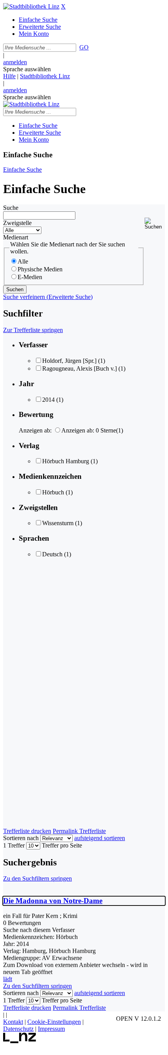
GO (84, 47)
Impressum (51, 1028)
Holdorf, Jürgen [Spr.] (69, 360)
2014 (48, 399)
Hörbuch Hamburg (65, 461)
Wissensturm (57, 523)
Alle (23, 261)
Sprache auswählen (27, 69)
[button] (155, 224)
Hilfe (9, 76)
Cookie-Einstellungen (54, 1021)
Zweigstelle (17, 223)
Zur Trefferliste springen (33, 330)
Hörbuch (53, 492)
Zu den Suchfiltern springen (37, 878)
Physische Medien (40, 269)
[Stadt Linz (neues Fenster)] (19, 1041)
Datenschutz (18, 1028)
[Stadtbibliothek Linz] (31, 6)
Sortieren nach (21, 838)
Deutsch (52, 554)
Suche (10, 207)
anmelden (15, 62)
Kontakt (13, 1021)
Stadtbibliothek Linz (45, 76)
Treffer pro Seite (62, 845)
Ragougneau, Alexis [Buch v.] (79, 368)
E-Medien (30, 277)
